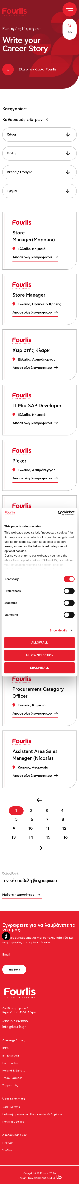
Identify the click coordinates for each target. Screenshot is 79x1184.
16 (65, 837)
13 (14, 837)
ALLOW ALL (39, 642)
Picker (19, 461)
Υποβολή (14, 969)
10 (30, 829)
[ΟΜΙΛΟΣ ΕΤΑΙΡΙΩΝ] (16, 11)
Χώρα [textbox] (11, 134)
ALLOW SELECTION (39, 655)
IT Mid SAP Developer (37, 406)
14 (31, 837)
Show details (58, 630)
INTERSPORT (10, 1055)
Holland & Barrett (13, 1070)
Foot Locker (10, 1063)
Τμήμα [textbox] (12, 191)
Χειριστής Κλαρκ (31, 350)
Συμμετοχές (10, 1085)
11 (47, 829)
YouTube (7, 1150)
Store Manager (28, 295)
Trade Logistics (12, 1078)
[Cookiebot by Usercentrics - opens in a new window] (58, 513)
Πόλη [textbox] (11, 153)
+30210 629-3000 (15, 1021)
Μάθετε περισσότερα (18, 894)
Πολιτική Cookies (13, 1121)
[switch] (69, 591)
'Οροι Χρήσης (11, 1106)
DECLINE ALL (39, 667)
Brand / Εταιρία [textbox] (19, 172)
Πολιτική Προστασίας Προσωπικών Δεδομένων (32, 1114)
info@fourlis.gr (14, 1027)
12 (64, 829)
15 (48, 837)
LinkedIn (7, 1143)
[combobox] (39, 134)
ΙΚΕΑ (5, 1048)
